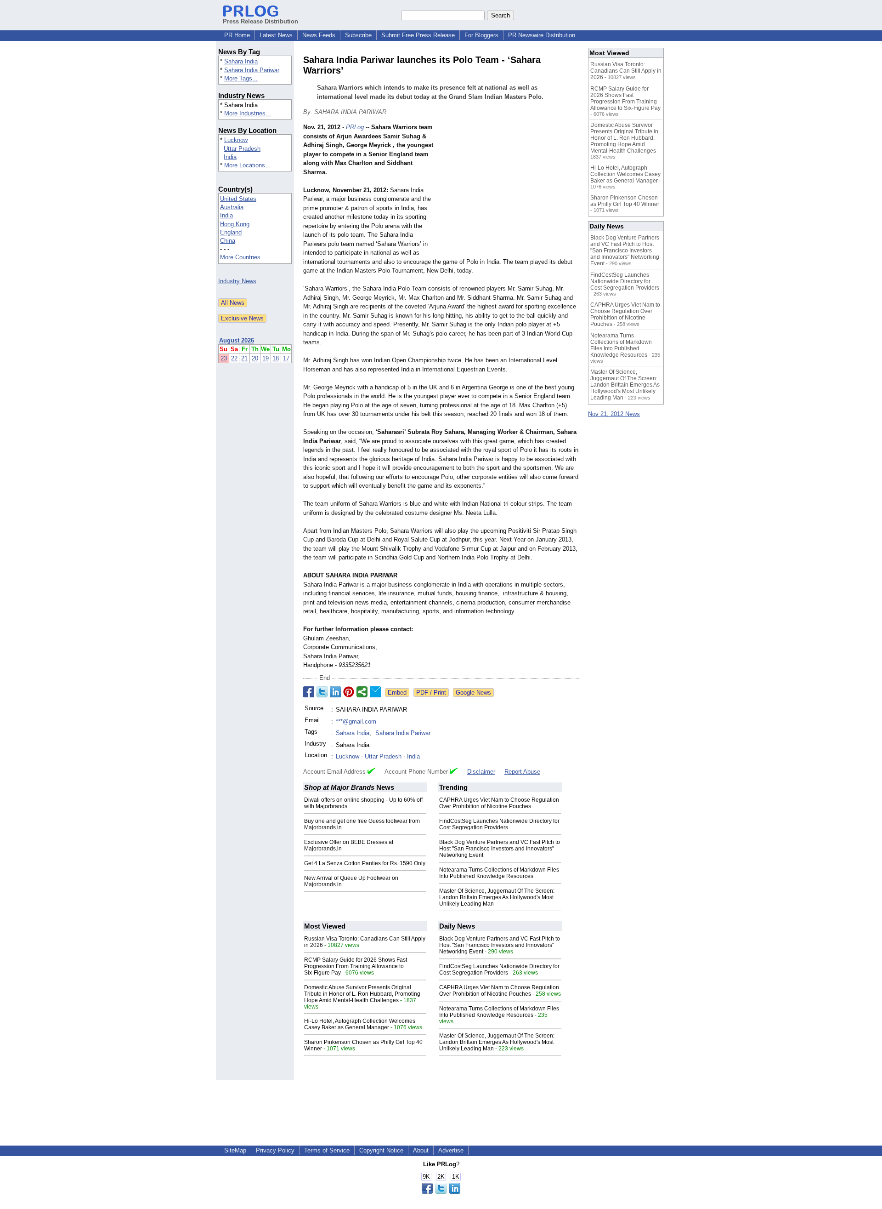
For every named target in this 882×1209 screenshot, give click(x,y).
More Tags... (241, 78)
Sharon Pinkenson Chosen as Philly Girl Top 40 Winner (624, 200)
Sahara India (241, 61)
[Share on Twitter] (322, 691)
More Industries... (247, 113)
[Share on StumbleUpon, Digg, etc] (362, 691)
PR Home (237, 35)
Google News (473, 692)
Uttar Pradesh (242, 148)
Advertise (451, 1150)
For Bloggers (481, 35)
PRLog (355, 127)
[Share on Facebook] (308, 691)
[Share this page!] (441, 1191)
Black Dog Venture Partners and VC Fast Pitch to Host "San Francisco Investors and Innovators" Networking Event (499, 848)
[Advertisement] (510, 190)
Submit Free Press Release (418, 35)
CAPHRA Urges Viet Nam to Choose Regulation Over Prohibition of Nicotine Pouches (499, 803)
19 (265, 358)
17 (286, 358)
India (230, 157)
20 (255, 358)
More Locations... (247, 165)
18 (275, 358)
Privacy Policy (275, 1150)
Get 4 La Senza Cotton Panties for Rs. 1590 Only (364, 863)
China (227, 240)
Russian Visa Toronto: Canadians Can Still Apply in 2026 (626, 70)
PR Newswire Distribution (541, 35)
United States (238, 198)
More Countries (240, 257)
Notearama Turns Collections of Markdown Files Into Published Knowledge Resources (499, 873)
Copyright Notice (381, 1150)
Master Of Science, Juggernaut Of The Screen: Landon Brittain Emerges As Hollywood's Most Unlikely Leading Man (496, 897)
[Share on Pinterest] (348, 691)
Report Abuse (522, 771)
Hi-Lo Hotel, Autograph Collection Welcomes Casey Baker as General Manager (359, 1024)
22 (234, 358)
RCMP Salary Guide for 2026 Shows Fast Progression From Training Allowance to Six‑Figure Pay (355, 966)
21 (244, 358)
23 (223, 358)
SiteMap (235, 1150)
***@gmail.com (356, 721)
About (421, 1150)
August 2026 (236, 340)
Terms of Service (327, 1150)
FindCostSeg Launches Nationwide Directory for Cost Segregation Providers (499, 824)
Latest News (276, 35)
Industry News (237, 281)
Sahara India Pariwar (251, 70)
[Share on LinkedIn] (335, 691)
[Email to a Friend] (375, 691)
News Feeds (318, 35)
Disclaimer (481, 771)
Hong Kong (234, 224)
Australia (231, 207)
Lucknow (236, 140)
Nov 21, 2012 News (614, 414)
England (231, 232)
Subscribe (358, 35)
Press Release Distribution (260, 21)
